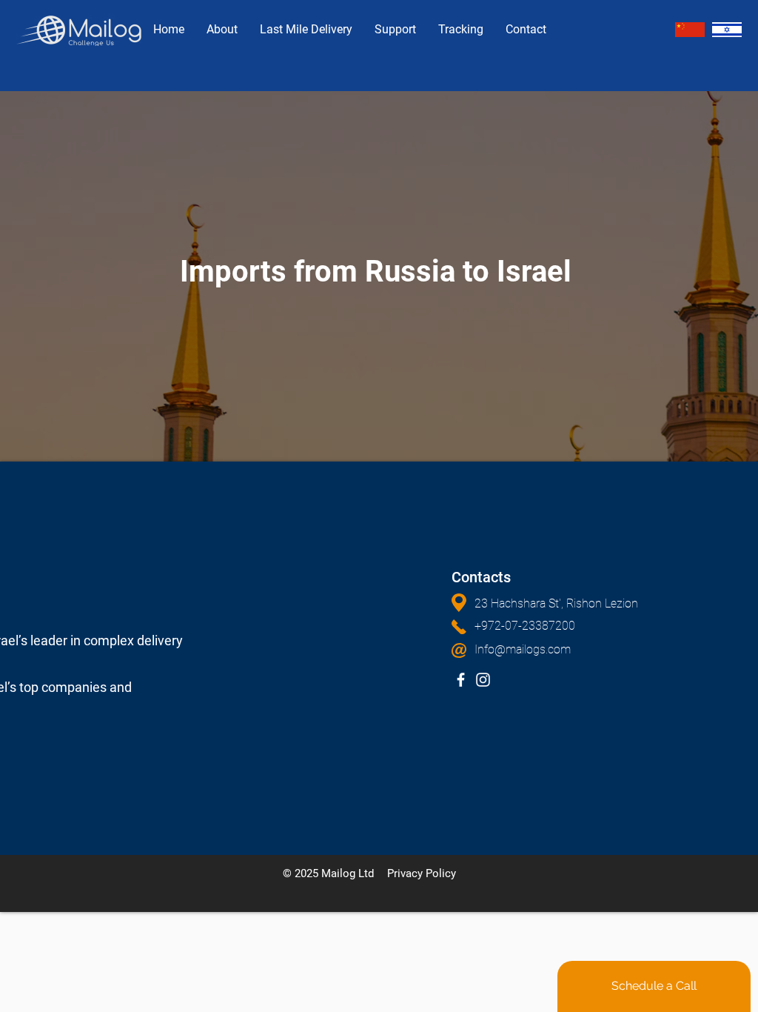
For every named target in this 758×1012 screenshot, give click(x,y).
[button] (585, 603)
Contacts (481, 577)
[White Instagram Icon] (483, 679)
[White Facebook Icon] (461, 679)
